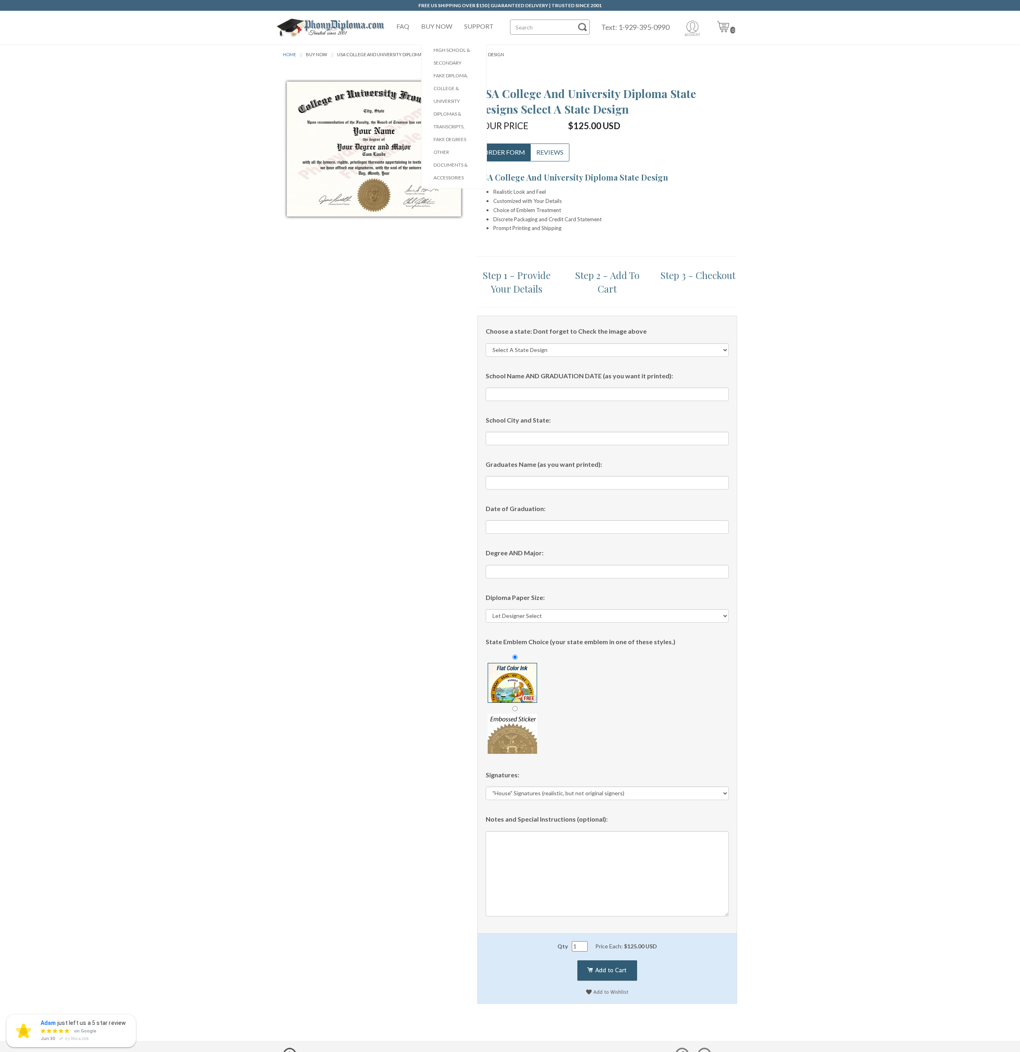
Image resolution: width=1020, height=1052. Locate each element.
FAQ (402, 26)
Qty (562, 946)
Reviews (549, 152)
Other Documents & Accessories (451, 165)
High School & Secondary (452, 56)
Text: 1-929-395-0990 (635, 27)
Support (479, 26)
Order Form (504, 152)
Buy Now (436, 26)
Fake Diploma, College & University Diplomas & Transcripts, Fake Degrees (451, 107)
